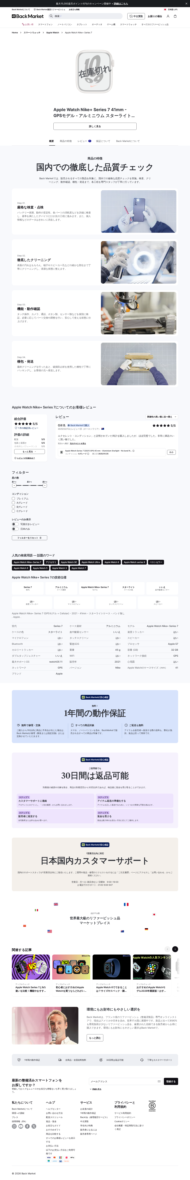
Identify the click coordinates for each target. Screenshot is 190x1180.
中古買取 (84, 1121)
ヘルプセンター (53, 1109)
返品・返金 (51, 1121)
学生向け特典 (86, 1125)
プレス (15, 1117)
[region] (95, 976)
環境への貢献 (18, 1113)
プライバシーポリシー (124, 1117)
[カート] (175, 16)
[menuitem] (45, 24)
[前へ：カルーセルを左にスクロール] (167, 949)
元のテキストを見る (78, 443)
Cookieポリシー (121, 1121)
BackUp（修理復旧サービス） (94, 1117)
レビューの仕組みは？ (26, 458)
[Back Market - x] (33, 1126)
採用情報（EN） (19, 1121)
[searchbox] (87, 16)
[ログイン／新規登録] (168, 16)
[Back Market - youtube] (20, 1126)
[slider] (14, 485)
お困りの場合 (155, 16)
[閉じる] (186, 3)
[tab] (52, 141)
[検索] (51, 16)
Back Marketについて (22, 1109)
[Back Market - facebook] (27, 1126)
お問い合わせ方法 (54, 1113)
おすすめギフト (53, 1129)
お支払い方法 (52, 1145)
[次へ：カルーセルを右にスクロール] (175, 949)
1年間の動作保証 (88, 1113)
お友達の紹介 (86, 1109)
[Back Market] (27, 16)
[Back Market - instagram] (14, 1126)
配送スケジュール (54, 1117)
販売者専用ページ (88, 1134)
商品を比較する (53, 1134)
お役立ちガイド (53, 1125)
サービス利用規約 (122, 1113)
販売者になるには (88, 1129)
